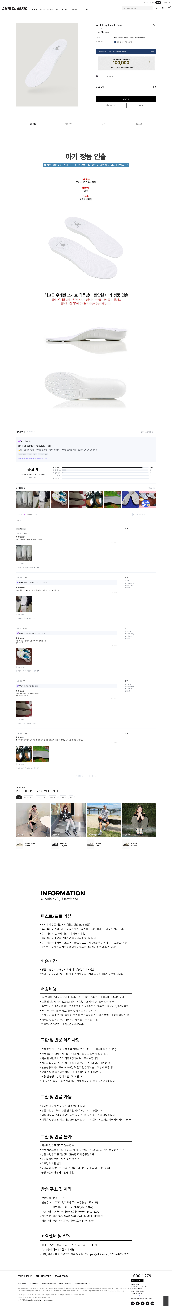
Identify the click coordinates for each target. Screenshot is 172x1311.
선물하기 (112, 105)
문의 (103, 124)
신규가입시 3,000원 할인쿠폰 (124, 42)
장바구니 (141, 105)
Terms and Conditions (48, 1283)
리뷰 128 (68, 124)
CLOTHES (50, 9)
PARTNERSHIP (25, 1276)
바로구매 (126, 99)
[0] (169, 8)
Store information (65, 1283)
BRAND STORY (61, 1276)
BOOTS (62, 797)
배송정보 (139, 124)
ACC (57, 9)
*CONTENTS (86, 9)
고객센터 (165, 2)
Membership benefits (82, 1283)
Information (22, 1283)
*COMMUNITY (74, 9)
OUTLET (64, 9)
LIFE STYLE (41, 797)
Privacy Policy (34, 1283)
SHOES (42, 9)
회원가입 (155, 2)
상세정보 (33, 124)
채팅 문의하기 (138, 1281)
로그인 (146, 2)
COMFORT (28, 797)
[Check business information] (116, 1291)
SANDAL (53, 797)
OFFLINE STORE (43, 1276)
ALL (18, 797)
